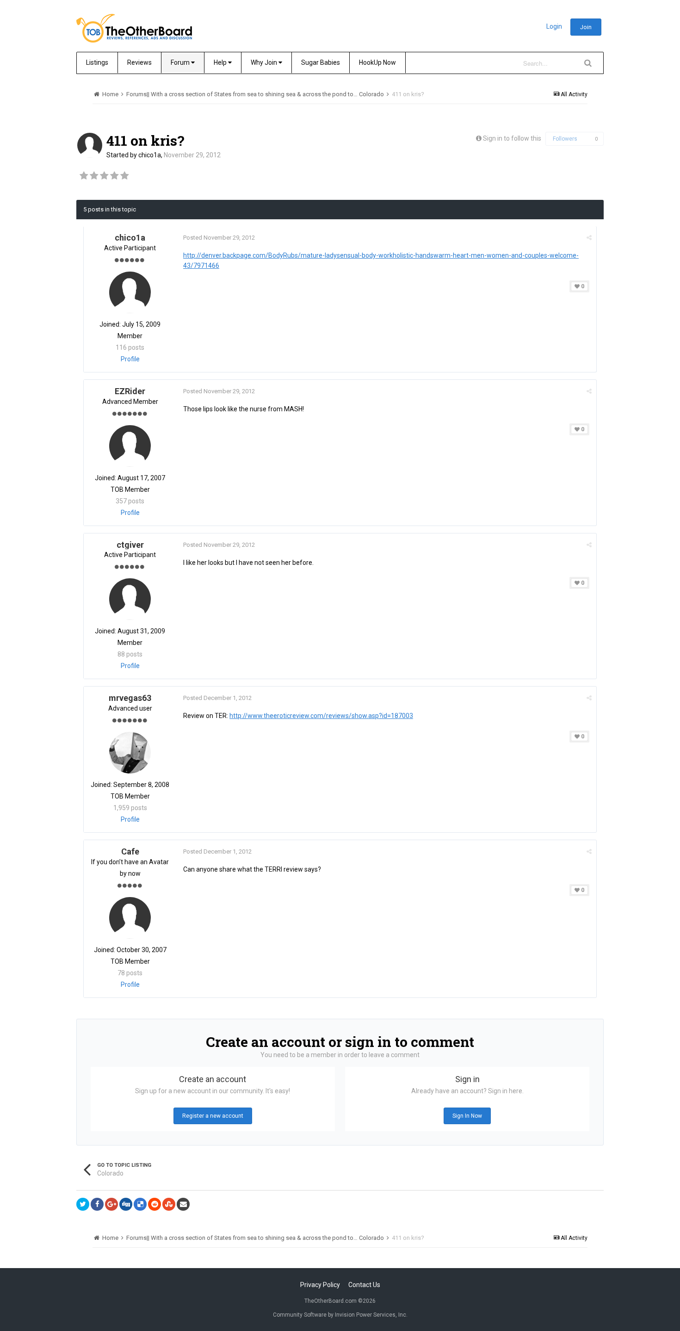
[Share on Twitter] (82, 1204)
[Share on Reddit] (154, 1204)
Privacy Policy (320, 1284)
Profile (130, 359)
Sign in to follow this (512, 138)
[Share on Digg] (125, 1204)
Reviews (139, 62)
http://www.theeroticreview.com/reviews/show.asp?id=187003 (321, 715)
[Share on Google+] (111, 1204)
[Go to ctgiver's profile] (130, 599)
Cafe (130, 851)
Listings (97, 62)
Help (221, 62)
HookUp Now (377, 62)
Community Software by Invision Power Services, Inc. (340, 1315)
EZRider (130, 391)
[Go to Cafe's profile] (130, 918)
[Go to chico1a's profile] (89, 145)
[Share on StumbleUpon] (168, 1204)
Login (554, 26)
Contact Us (364, 1284)
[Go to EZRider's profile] (130, 446)
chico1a (149, 155)
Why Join (264, 62)
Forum (181, 62)
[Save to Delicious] (140, 1204)
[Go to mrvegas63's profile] (130, 753)
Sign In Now (467, 1116)
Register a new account (212, 1116)
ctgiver (130, 545)
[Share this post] (589, 237)
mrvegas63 (130, 698)
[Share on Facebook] (97, 1204)
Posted (219, 237)
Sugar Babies (320, 62)
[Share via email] (183, 1204)
